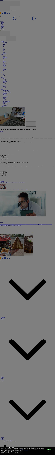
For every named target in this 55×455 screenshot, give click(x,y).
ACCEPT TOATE (49, 449)
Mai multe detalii (21, 449)
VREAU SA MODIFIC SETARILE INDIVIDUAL (49, 451)
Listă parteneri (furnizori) (26, 450)
